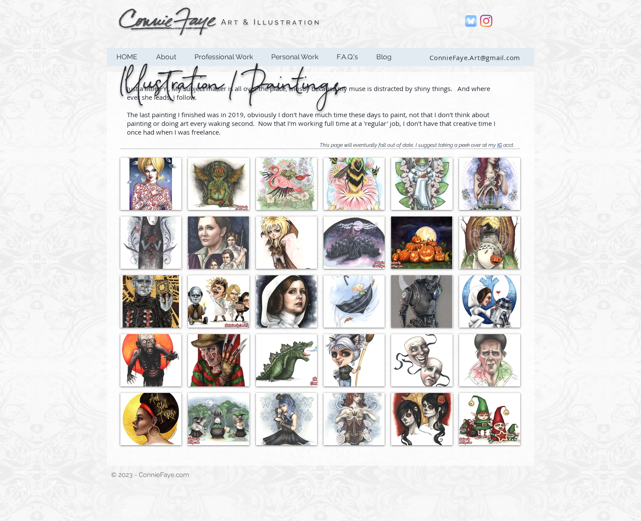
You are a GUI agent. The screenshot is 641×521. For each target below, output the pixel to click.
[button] (223, 57)
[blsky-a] (471, 21)
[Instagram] (486, 21)
